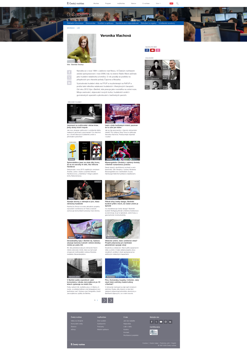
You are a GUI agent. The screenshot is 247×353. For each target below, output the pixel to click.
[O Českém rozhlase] (123, 14)
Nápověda (127, 324)
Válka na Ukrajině (77, 321)
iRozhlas (96, 3)
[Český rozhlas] (75, 3)
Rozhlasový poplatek (131, 335)
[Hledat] (177, 3)
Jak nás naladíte (129, 321)
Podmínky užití (165, 343)
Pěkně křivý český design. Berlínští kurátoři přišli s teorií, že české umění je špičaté (121, 204)
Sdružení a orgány (148, 23)
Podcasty (100, 327)
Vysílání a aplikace (105, 23)
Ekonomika (90, 23)
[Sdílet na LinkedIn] (69, 83)
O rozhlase (146, 3)
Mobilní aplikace (103, 329)
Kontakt (126, 332)
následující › (104, 300)
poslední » (110, 300)
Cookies (145, 343)
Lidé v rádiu (128, 327)
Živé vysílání (101, 321)
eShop (73, 329)
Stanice (133, 3)
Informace (71, 28)
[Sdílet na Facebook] (69, 72)
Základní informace (75, 23)
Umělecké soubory (167, 23)
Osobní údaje (154, 343)
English (173, 343)
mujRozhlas (121, 3)
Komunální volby (77, 324)
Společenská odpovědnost (127, 23)
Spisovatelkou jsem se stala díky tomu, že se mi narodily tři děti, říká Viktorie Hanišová (83, 164)
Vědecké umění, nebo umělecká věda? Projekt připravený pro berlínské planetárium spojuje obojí (121, 243)
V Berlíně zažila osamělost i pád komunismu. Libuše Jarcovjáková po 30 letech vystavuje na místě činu (83, 282)
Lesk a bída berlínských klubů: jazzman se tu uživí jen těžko (121, 126)
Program (108, 3)
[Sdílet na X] (69, 77)
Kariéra (126, 329)
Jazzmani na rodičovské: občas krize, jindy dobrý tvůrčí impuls (83, 126)
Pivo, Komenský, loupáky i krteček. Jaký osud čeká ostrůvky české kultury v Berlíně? (122, 282)
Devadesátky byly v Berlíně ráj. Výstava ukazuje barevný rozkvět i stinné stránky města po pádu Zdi (83, 243)
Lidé (78, 28)
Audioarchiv (101, 324)
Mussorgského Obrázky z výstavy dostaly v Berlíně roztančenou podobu (122, 163)
